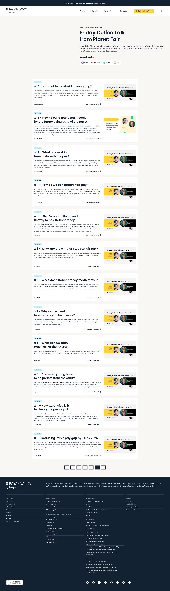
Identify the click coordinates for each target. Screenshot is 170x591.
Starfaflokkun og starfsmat (94, 538)
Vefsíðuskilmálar (131, 504)
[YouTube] (111, 582)
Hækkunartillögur (51, 534)
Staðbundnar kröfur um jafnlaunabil (97, 510)
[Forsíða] (16, 10)
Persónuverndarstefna (133, 510)
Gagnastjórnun (50, 522)
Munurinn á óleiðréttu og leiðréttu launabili (99, 564)
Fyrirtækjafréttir (10, 504)
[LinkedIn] (105, 582)
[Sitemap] (129, 582)
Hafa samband (10, 507)
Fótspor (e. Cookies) (132, 507)
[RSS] (123, 582)
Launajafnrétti (90, 522)
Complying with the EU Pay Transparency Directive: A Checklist (101, 553)
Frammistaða (90, 528)
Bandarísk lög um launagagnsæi (96, 562)
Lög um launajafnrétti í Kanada (95, 544)
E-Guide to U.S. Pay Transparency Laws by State (100, 549)
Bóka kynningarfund (52, 510)
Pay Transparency (51, 520)
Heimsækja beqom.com (13, 521)
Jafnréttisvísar (50, 531)
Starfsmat (49, 525)
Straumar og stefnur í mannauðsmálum (98, 525)
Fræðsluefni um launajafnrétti (95, 501)
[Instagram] (99, 582)
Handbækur (89, 507)
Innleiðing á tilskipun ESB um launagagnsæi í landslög (102, 547)
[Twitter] (87, 582)
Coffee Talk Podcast (92, 512)
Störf (7, 510)
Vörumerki (9, 518)
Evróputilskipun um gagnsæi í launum (97, 535)
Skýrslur (48, 537)
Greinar (88, 504)
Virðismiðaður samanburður (54, 528)
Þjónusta (8, 515)
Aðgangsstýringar (51, 542)
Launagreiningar (51, 517)
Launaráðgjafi (50, 540)
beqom (130, 483)
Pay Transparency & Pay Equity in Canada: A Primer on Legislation (101, 571)
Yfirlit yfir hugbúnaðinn (53, 501)
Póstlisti (88, 515)
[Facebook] (93, 582)
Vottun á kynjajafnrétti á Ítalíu (95, 541)
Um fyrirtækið (10, 501)
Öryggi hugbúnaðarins (53, 504)
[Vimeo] (117, 582)
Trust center (130, 501)
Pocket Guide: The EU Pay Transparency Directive (101, 567)
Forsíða (82, 11)
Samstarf (8, 512)
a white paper (69, 126)
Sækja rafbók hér (99, 3)
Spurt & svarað (50, 507)
